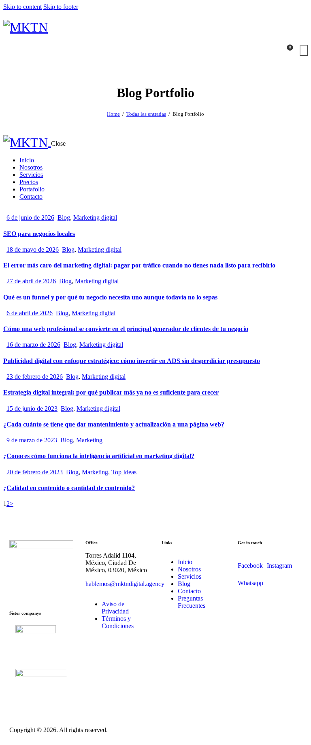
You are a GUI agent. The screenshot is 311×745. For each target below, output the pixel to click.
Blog (64, 217)
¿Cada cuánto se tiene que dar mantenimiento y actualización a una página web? (113, 424)
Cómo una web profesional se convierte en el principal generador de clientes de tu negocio (125, 328)
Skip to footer (60, 6)
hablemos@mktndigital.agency (124, 583)
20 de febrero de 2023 (34, 472)
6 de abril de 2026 (29, 313)
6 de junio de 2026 (30, 217)
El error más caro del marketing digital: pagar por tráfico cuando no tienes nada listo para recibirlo (139, 265)
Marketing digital (95, 217)
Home (113, 114)
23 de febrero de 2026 (34, 376)
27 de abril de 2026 (31, 281)
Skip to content (22, 6)
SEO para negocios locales (39, 233)
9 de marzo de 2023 (31, 440)
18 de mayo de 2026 (32, 249)
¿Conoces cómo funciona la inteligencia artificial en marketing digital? (98, 455)
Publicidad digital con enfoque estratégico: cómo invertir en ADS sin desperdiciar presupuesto (131, 360)
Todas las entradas (146, 114)
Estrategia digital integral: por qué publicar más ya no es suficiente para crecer (111, 392)
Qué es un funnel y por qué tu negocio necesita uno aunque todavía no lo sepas (110, 297)
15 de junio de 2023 (32, 408)
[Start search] (304, 50)
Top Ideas (123, 472)
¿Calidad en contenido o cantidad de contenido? (69, 487)
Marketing (89, 440)
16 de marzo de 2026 (33, 344)
